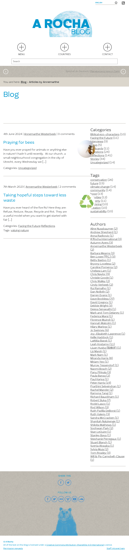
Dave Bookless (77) (102, 299)
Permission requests (13, 549)
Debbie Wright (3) (101, 306)
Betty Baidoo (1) (100, 260)
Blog (23, 82)
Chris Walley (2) (100, 281)
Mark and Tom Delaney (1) (107, 313)
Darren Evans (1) (101, 295)
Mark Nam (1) (99, 355)
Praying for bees (18, 143)
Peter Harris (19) (100, 383)
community (97, 190)
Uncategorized (99, 162)
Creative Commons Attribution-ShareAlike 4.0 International (75, 545)
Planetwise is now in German (76, 71)
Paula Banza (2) (100, 376)
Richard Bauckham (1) (104, 397)
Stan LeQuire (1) (100, 432)
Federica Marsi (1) (101, 316)
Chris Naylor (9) (100, 274)
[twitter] (68, 483)
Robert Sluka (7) (100, 400)
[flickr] (61, 499)
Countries (64, 54)
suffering (96, 204)
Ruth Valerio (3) (100, 414)
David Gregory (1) (101, 302)
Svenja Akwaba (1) (102, 446)
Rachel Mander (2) (101, 390)
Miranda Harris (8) (101, 358)
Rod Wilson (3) (99, 407)
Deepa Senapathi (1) (103, 309)
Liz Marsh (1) (98, 351)
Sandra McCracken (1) (104, 418)
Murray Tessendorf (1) (104, 365)
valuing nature (20, 230)
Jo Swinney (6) (99, 330)
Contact (107, 54)
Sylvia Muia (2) (99, 449)
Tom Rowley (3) (100, 453)
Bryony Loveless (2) (102, 264)
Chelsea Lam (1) (100, 271)
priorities (95, 197)
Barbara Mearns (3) (102, 253)
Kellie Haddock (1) (101, 337)
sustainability (98, 211)
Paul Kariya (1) (99, 379)
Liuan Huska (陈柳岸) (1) (105, 348)
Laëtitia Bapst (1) (101, 341)
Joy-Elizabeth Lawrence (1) (107, 334)
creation (95, 208)
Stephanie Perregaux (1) (105, 439)
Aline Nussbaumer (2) (104, 229)
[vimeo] (68, 499)
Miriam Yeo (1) (99, 362)
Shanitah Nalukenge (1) (105, 421)
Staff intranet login (116, 549)
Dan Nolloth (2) (99, 292)
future (94, 183)
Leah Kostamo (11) (102, 344)
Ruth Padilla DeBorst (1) (105, 411)
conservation (98, 180)
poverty (95, 201)
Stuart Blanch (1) (101, 442)
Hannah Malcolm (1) (103, 323)
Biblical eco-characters (104, 134)
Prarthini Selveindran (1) (105, 386)
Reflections (97, 155)
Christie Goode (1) (101, 278)
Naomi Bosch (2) (101, 369)
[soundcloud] (81, 499)
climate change (100, 187)
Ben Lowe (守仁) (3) (102, 257)
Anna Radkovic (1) (102, 236)
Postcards (96, 148)
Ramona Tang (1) (101, 393)
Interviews (96, 141)
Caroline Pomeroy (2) (103, 267)
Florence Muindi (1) (102, 320)
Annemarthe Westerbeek (40, 134)
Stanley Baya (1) (100, 435)
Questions (96, 152)
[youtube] (75, 499)
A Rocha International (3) (106, 239)
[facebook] (61, 483)
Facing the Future (101, 138)
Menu (21, 54)
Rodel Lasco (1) (100, 404)
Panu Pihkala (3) (100, 372)
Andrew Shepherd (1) (104, 232)
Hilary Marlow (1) (101, 327)
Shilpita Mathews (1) (103, 425)
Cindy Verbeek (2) (101, 285)
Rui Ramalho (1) (100, 288)
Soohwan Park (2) (101, 428)
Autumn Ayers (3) (101, 243)
